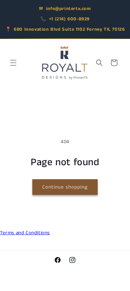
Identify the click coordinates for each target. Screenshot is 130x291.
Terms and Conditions (25, 232)
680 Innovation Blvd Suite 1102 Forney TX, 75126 (69, 29)
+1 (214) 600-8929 (69, 19)
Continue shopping (65, 187)
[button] (13, 62)
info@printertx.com (68, 8)
